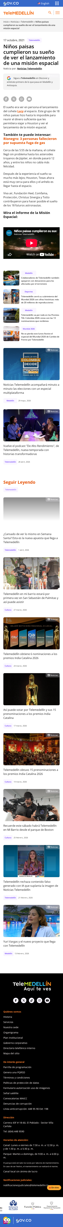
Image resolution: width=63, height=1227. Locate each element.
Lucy (20, 111)
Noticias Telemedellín (29, 68)
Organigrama (10, 1032)
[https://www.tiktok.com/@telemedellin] (31, 1000)
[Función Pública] (18, 1205)
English (45, 3)
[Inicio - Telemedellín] (18, 12)
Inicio (6, 21)
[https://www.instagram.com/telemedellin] (39, 1000)
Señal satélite (10, 1093)
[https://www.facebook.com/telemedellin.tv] (15, 1000)
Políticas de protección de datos (21, 1082)
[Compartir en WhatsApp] (21, 99)
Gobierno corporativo (15, 1043)
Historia (7, 1016)
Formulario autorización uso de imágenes (26, 1088)
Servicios (8, 1022)
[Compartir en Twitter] (13, 99)
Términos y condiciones (16, 1077)
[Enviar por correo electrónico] (29, 99)
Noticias (15, 21)
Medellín (29, 273)
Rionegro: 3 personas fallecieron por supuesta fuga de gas (30, 140)
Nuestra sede (10, 1027)
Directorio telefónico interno (19, 1048)
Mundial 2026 (29, 328)
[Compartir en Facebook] (6, 99)
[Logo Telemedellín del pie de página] (31, 985)
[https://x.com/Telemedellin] (23, 1000)
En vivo (55, 1187)
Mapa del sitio (11, 1053)
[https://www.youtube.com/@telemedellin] (47, 1000)
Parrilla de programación (17, 1067)
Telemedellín (27, 21)
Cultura (8, 610)
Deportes (29, 291)
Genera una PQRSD (14, 1072)
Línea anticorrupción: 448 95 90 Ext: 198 (25, 1108)
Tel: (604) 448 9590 (13, 1131)
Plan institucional (13, 1037)
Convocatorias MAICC (15, 1098)
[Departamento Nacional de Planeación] (38, 1205)
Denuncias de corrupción (17, 1103)
